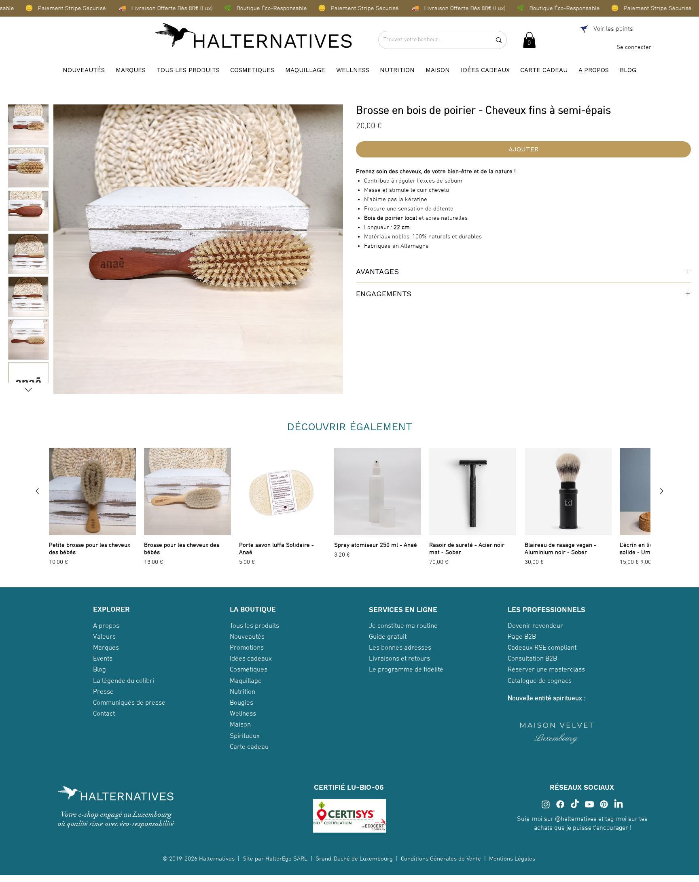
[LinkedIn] (618, 804)
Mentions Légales (513, 859)
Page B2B (522, 637)
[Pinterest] (604, 804)
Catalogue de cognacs (540, 681)
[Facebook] (560, 804)
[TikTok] (575, 804)
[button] (529, 40)
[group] (349, 508)
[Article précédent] (37, 491)
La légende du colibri (123, 681)
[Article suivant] (662, 491)
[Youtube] (589, 804)
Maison (240, 725)
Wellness (243, 714)
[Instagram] (545, 804)
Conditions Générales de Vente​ (441, 859)
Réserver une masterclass (546, 670)
